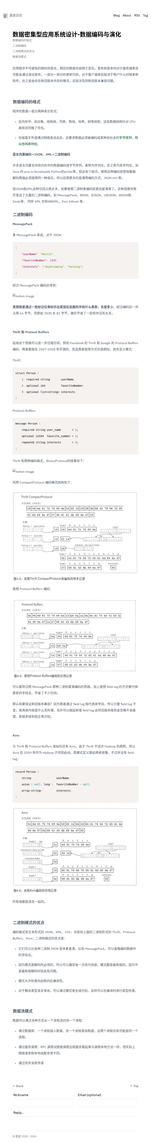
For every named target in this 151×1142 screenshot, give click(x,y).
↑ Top (134, 1086)
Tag (145, 15)
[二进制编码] (11, 213)
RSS (137, 15)
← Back (18, 1086)
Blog (116, 15)
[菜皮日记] (5, 15)
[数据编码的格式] (11, 100)
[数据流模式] (11, 1009)
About (127, 15)
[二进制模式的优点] (11, 921)
